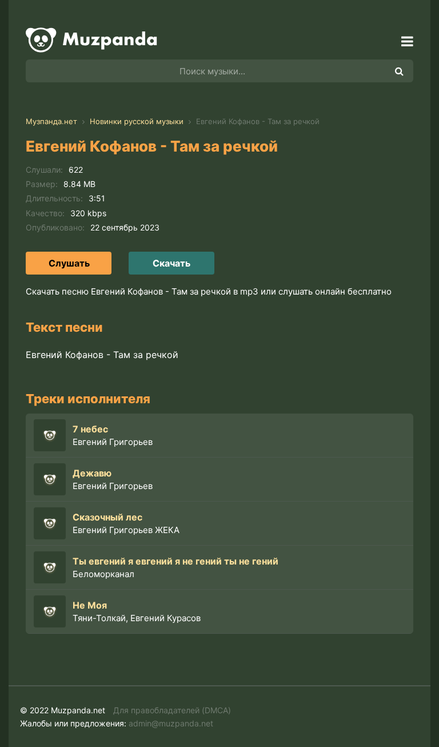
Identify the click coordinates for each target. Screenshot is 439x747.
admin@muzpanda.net (171, 723)
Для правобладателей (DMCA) (172, 710)
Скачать (171, 263)
